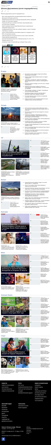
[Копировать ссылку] (5, 11)
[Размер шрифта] (2, 11)
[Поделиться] (8, 11)
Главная (3, 5)
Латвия (8, 5)
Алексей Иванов (35, 6)
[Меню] (49, 2)
